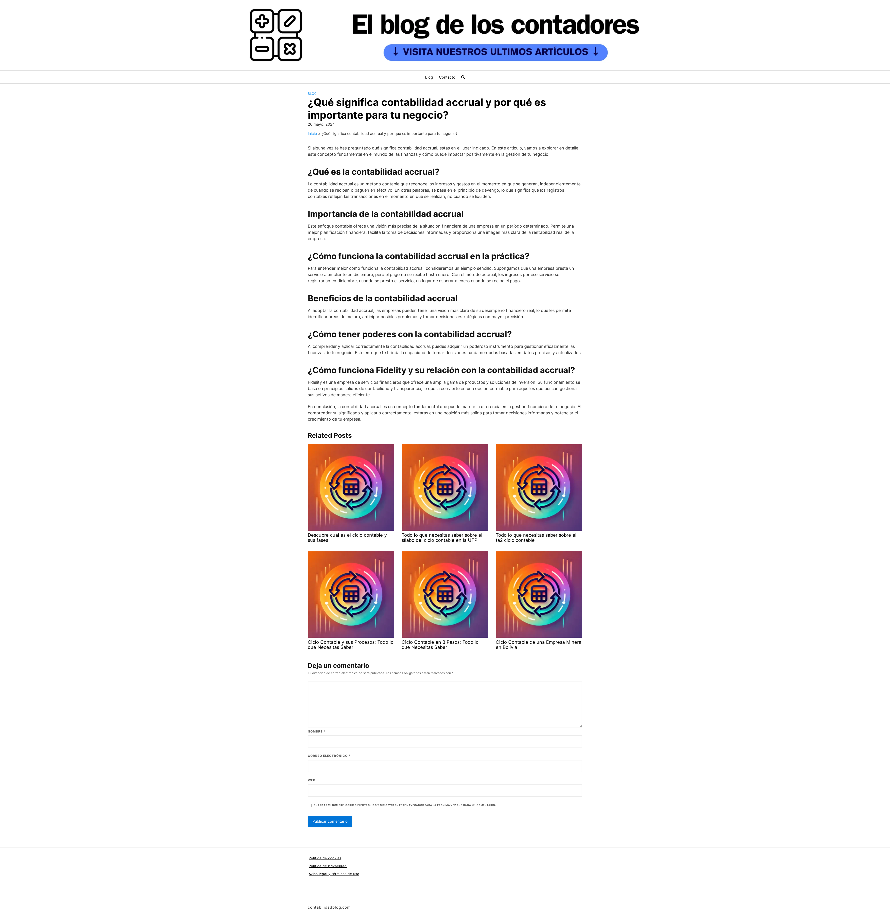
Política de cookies (325, 858)
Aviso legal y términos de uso (334, 874)
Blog (429, 77)
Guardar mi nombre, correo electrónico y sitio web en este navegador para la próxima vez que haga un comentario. (405, 805)
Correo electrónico (329, 756)
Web (311, 780)
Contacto (447, 77)
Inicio (312, 133)
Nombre (316, 731)
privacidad (337, 866)
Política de (318, 866)
